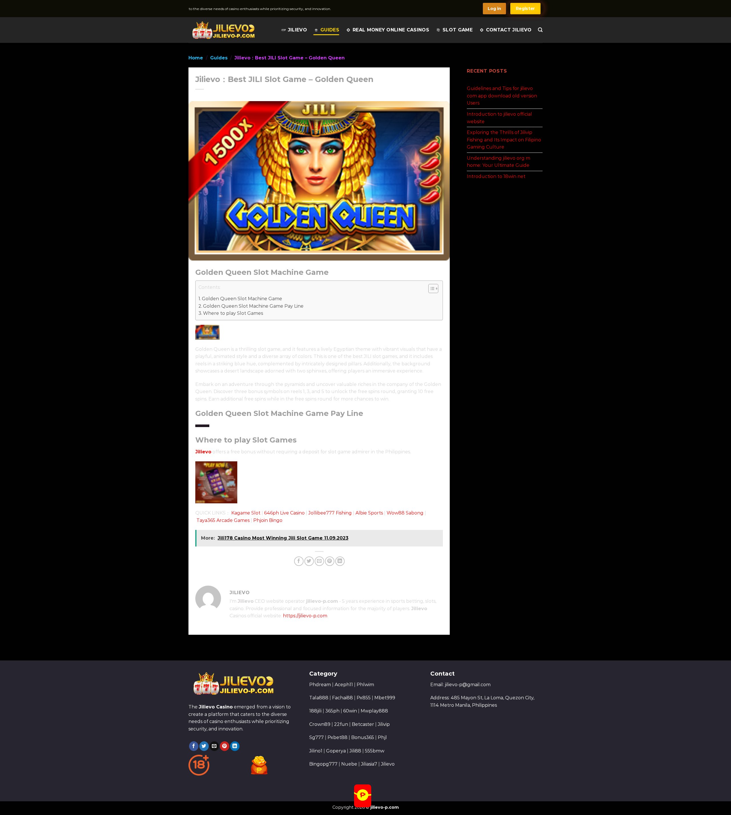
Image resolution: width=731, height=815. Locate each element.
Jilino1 (315, 751)
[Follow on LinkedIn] (235, 746)
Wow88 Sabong (405, 513)
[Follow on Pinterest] (224, 746)
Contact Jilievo (509, 30)
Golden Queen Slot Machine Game (242, 298)
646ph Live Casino (284, 513)
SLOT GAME (458, 30)
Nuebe (349, 764)
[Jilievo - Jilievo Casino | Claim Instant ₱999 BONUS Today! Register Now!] (223, 30)
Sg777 (316, 737)
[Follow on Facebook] (193, 746)
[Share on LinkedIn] (340, 561)
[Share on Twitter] (309, 561)
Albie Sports (369, 513)
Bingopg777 (323, 764)
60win (350, 711)
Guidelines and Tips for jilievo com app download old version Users (502, 96)
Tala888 (318, 697)
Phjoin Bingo (267, 520)
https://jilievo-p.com (305, 615)
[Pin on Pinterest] (329, 561)
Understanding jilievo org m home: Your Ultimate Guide (498, 161)
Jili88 (355, 751)
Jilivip (384, 724)
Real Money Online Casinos (391, 30)
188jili (315, 711)
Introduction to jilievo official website (499, 117)
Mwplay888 (374, 711)
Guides (329, 30)
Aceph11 (344, 684)
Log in (494, 8)
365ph (332, 711)
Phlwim (365, 684)
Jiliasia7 (369, 764)
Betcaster (363, 724)
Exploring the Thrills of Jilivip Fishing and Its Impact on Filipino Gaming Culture (504, 140)
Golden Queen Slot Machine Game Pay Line (253, 306)
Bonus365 (362, 737)
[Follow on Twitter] (204, 746)
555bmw (374, 751)
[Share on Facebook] (299, 561)
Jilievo (297, 30)
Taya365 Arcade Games (223, 520)
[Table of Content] (433, 288)
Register (525, 8)
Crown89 (319, 724)
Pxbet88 (338, 737)
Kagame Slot (245, 513)
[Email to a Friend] (319, 561)
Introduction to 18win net (496, 176)
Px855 (364, 697)
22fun (341, 724)
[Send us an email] (214, 746)
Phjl (382, 737)
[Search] (540, 29)
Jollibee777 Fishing (330, 513)
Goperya (336, 751)
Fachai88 (342, 697)
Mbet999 (384, 697)
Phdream (320, 684)
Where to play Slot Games (233, 313)
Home (195, 58)
